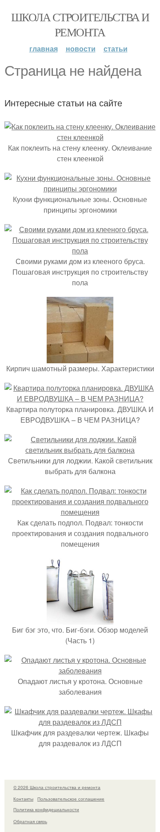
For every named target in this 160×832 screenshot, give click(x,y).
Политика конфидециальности (46, 809)
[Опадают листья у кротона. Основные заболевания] (80, 670)
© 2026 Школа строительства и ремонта (56, 787)
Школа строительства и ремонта (80, 24)
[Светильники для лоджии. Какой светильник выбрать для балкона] (80, 450)
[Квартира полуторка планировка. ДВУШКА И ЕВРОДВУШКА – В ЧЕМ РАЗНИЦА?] (80, 398)
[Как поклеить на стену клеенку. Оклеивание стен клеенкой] (80, 137)
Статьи (116, 48)
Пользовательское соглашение (70, 799)
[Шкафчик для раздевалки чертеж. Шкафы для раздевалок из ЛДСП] (80, 722)
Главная (43, 48)
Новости (81, 48)
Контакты (23, 799)
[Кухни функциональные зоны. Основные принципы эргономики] (80, 188)
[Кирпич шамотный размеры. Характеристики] (80, 358)
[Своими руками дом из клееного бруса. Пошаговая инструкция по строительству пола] (80, 250)
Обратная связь (30, 821)
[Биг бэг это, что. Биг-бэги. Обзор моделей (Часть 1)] (80, 619)
